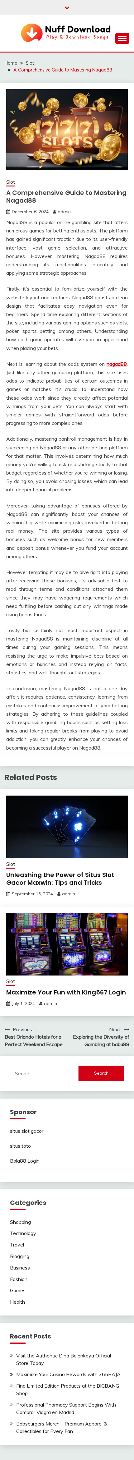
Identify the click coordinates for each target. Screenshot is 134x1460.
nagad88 (117, 364)
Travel (17, 1245)
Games (18, 1290)
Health (17, 1302)
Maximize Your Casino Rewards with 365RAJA (68, 1374)
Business (20, 1268)
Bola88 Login (25, 1161)
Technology (23, 1233)
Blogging (19, 1256)
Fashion (18, 1279)
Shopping (20, 1222)
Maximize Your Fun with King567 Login (66, 992)
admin (64, 211)
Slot (10, 182)
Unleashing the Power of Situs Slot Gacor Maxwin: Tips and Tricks (60, 878)
